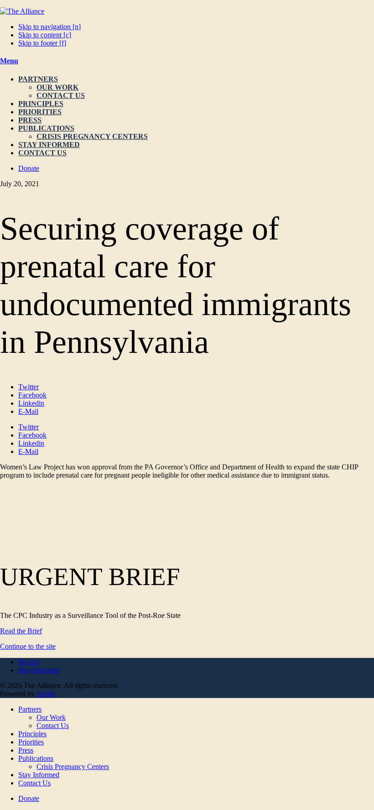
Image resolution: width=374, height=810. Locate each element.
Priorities (40, 112)
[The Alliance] (22, 11)
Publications (46, 128)
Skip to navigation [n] (49, 27)
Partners (38, 79)
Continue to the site (28, 646)
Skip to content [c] (44, 35)
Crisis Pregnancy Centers (92, 136)
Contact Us (60, 95)
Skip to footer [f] (42, 43)
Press (30, 120)
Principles (40, 103)
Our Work (57, 87)
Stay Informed (49, 144)
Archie (46, 694)
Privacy (29, 662)
